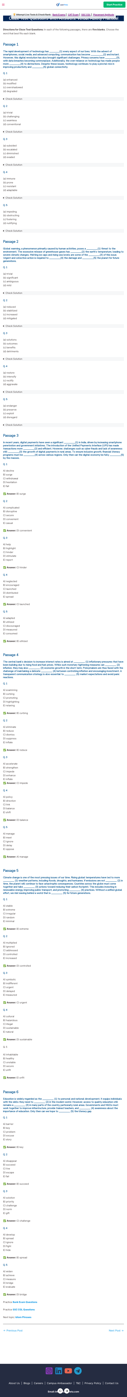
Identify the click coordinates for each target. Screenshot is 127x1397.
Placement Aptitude (103, 14)
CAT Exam (73, 14)
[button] (114, 5)
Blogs (27, 1383)
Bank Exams (59, 14)
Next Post (116, 1330)
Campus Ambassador (59, 1383)
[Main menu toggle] (3, 4)
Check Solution (14, 98)
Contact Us (111, 1383)
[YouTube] (68, 1371)
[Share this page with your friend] (60, 1391)
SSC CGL (86, 14)
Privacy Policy (93, 1383)
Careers (38, 1383)
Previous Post (13, 1330)
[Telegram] (78, 1371)
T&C (78, 1383)
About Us (14, 1383)
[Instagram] (49, 1371)
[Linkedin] (59, 1371)
